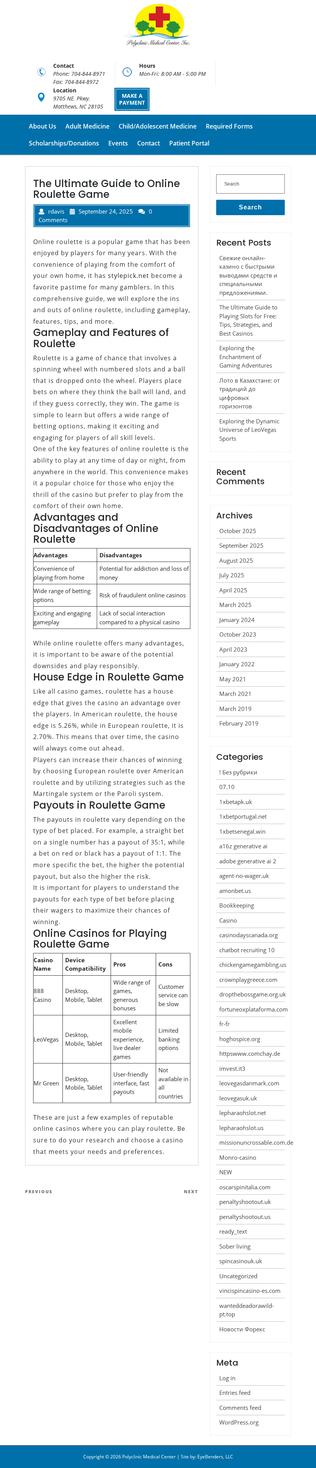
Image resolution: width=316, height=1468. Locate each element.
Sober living (234, 1246)
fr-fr (224, 1024)
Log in (227, 1378)
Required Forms (229, 126)
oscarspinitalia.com (245, 1187)
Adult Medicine (87, 126)
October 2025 (237, 531)
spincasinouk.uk (240, 1261)
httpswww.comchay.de (249, 1053)
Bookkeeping (236, 905)
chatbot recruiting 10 (247, 950)
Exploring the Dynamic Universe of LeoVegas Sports (249, 429)
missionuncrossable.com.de (256, 1142)
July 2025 (231, 575)
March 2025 (235, 605)
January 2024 (237, 620)
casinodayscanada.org (248, 935)
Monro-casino (237, 1157)
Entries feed (234, 1392)
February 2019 (239, 723)
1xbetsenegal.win (242, 831)
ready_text (233, 1231)
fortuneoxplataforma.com (253, 1009)
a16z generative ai (243, 846)
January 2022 (237, 664)
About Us (42, 126)
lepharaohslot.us (241, 1128)
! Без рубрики (238, 772)
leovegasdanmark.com (249, 1083)
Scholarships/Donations (64, 143)
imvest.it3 (232, 1068)
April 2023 (233, 649)
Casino (228, 920)
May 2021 (232, 679)
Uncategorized (238, 1276)
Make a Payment (132, 99)
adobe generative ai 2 (247, 861)
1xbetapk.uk (235, 802)
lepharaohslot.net (242, 1113)
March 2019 (235, 708)
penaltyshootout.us (245, 1217)
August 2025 (236, 560)
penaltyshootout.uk (245, 1201)
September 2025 (241, 545)
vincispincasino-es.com (250, 1290)
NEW (225, 1172)
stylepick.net (128, 275)
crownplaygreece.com (248, 979)
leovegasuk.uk (238, 1098)
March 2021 (235, 693)
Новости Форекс (242, 1329)
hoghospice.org (239, 1039)
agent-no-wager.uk (244, 875)
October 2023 (237, 634)
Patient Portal (189, 143)
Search (250, 207)
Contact (148, 143)
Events (118, 143)
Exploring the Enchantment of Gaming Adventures (245, 356)
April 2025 (233, 590)
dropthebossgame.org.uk (252, 994)
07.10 (227, 787)
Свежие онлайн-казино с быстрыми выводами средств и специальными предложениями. (248, 275)
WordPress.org (239, 1422)
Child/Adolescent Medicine (158, 126)
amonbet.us (235, 891)
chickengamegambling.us (252, 964)
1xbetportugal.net (243, 816)
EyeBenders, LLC (215, 1456)
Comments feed (240, 1407)
